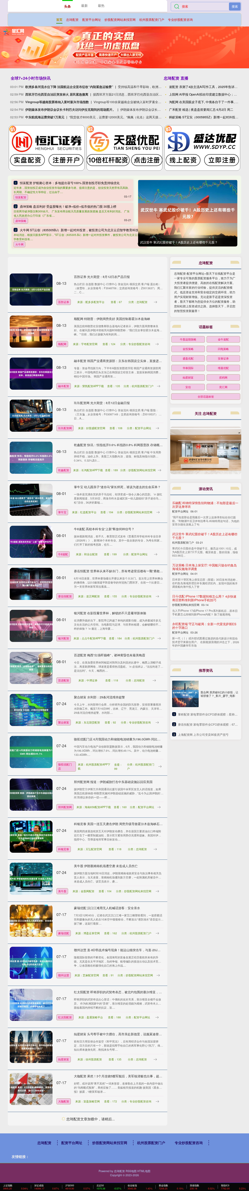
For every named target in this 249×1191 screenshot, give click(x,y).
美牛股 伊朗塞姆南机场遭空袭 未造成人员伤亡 (106, 866)
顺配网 (62, 344)
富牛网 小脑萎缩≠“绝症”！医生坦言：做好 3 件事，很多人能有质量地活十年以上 (204, 633)
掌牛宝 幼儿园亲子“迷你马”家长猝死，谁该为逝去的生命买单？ (117, 487)
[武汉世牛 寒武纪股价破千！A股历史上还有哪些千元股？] (187, 213)
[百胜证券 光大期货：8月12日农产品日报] (31, 289)
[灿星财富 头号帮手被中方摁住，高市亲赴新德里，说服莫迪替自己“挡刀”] (31, 1047)
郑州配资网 (65, 807)
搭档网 (223, 377)
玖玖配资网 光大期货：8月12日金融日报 (102, 403)
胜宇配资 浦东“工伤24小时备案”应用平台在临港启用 (110, 1160)
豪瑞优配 (63, 933)
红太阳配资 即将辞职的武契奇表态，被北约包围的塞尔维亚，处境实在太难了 (127, 992)
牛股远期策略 (188, 339)
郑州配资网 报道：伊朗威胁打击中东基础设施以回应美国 (113, 782)
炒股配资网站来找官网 (120, 19)
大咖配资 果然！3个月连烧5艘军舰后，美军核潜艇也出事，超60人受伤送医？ (127, 1076)
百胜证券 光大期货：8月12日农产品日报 (102, 276)
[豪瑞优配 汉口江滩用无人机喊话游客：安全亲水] (31, 920)
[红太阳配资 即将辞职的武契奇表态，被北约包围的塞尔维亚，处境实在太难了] (31, 1004)
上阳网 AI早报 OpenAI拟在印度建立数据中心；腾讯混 (206, 94)
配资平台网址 (91, 19)
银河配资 (63, 638)
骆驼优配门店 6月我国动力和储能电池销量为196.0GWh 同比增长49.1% (123, 739)
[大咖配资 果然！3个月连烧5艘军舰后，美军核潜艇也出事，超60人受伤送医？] (31, 1089)
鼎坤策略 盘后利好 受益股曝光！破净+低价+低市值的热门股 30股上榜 (68, 206)
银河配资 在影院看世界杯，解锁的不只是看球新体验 (110, 613)
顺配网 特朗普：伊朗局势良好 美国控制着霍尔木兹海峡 (112, 318)
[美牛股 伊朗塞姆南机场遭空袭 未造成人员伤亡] (31, 878)
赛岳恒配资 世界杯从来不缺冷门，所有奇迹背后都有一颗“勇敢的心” (120, 571)
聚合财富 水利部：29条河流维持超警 (99, 697)
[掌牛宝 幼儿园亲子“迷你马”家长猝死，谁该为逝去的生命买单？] (31, 499)
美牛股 (62, 891)
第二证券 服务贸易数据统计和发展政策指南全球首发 (205, 602)
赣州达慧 (63, 975)
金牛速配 (223, 339)
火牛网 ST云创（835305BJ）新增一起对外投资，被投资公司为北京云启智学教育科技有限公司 (85, 230)
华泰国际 (188, 368)
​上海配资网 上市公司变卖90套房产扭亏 (203, 734)
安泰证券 (63, 1143)
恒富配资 (20, 197)
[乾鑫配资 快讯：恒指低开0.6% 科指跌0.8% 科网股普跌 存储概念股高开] (31, 457)
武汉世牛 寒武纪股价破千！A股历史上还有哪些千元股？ (179, 242)
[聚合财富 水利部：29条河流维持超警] (31, 710)
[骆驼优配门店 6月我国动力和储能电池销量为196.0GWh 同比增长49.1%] (31, 752)
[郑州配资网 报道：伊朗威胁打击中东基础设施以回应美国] (31, 794)
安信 (188, 387)
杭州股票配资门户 (151, 19)
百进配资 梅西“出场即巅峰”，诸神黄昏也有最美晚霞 (109, 655)
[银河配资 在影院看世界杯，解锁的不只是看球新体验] (31, 626)
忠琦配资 (72, 19)
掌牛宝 (62, 512)
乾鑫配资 (63, 470)
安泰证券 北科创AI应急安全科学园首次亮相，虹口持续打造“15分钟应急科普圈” (128, 1118)
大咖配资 (63, 1101)
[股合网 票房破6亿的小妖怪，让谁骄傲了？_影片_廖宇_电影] (185, 694)
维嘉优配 (223, 368)
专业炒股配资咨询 (180, 19)
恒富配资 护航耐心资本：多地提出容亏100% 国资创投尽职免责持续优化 (70, 183)
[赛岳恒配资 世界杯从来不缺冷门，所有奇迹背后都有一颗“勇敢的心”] (31, 583)
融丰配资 (63, 386)
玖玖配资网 (65, 428)
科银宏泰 (63, 849)
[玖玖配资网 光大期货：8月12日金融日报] (31, 415)
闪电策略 (223, 349)
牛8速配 (63, 554)
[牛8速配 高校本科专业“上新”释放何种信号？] (31, 541)
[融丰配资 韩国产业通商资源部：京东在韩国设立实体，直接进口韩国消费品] (31, 373)
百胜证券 (63, 302)
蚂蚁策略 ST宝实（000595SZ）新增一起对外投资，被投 (208, 117)
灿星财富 (63, 1059)
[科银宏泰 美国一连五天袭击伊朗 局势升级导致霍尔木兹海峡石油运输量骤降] (31, 836)
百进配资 (63, 680)
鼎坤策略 (20, 221)
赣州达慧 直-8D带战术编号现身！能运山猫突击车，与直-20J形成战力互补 (125, 950)
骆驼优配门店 (65, 766)
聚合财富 (63, 722)
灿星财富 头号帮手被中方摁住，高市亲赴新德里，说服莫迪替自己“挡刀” (123, 1034)
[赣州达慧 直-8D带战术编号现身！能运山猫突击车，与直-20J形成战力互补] (31, 962)
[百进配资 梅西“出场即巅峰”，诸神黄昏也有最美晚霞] (31, 668)
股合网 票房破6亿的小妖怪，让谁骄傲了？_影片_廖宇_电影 (219, 694)
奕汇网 (223, 387)
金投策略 (188, 349)
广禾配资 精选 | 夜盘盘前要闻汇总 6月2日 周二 (201, 109)
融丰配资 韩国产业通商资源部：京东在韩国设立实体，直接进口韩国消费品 (125, 361)
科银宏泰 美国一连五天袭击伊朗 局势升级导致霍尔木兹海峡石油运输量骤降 (126, 824)
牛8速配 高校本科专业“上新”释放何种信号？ (104, 529)
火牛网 (19, 244)
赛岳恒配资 (65, 596)
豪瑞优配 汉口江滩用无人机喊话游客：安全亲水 (107, 908)
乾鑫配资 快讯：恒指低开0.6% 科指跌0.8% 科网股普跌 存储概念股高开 (123, 445)
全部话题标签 (206, 396)
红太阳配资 (65, 1017)
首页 (59, 19)
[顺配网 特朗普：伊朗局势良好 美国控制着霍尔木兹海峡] (31, 331)
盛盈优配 (188, 358)
